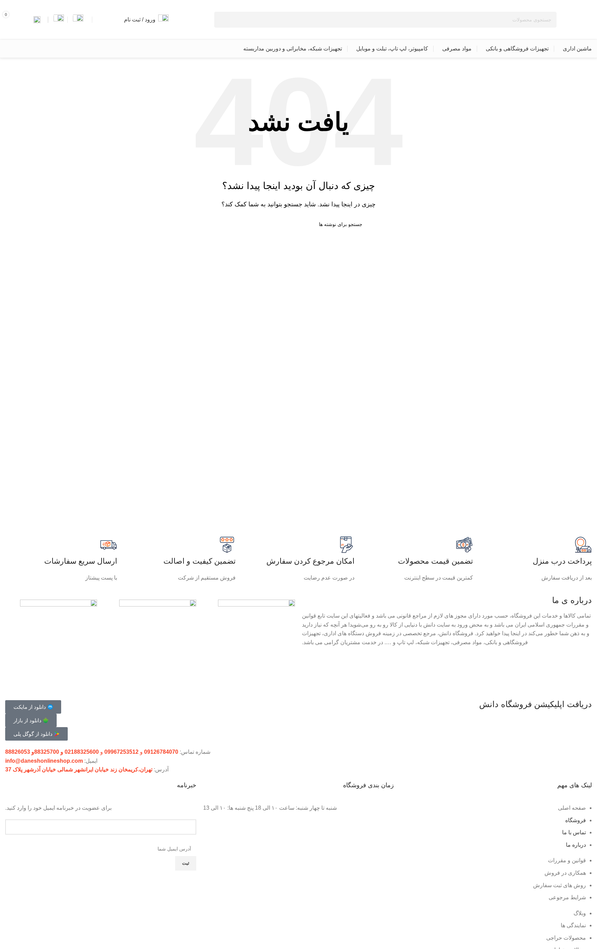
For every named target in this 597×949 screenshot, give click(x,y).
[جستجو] (222, 20)
